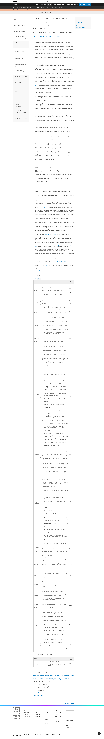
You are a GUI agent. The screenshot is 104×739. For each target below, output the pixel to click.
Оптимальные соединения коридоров (20, 59)
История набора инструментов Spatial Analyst (21, 39)
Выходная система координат (45, 678)
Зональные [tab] (16, 120)
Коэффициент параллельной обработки (58, 261)
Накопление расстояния (19, 51)
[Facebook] (14, 716)
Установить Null (55, 123)
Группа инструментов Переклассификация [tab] (18, 109)
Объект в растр (42, 68)
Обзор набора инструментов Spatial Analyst (20, 19)
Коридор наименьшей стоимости (21, 56)
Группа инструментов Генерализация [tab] (18, 79)
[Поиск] (84, 1)
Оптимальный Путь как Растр (40, 216)
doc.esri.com (38, 9)
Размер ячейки (46, 234)
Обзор (36, 4)
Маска (42, 226)
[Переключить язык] (87, 1)
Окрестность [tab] (16, 102)
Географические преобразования (55, 676)
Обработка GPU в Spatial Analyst (20, 29)
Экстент (44, 207)
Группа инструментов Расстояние (49, 15)
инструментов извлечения (44, 50)
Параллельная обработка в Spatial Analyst (20, 32)
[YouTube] (19, 718)
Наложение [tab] (16, 104)
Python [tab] (39, 278)
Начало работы (22, 7)
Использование (79, 22)
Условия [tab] (16, 42)
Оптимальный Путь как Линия (63, 215)
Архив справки (50, 22)
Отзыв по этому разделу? (69, 703)
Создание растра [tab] (17, 106)
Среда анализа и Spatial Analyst (45, 270)
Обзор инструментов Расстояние (21, 49)
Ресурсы (49, 4)
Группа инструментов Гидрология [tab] (20, 84)
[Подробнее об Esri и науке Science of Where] (16, 710)
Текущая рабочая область (38, 676)
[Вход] (90, 1)
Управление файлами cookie (70, 735)
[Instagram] (16, 718)
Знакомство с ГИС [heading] (48, 707)
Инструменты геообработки (30, 15)
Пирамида (46, 265)
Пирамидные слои (36, 679)
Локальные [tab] (16, 89)
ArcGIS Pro (15, 4)
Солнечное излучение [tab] (18, 116)
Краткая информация (80, 20)
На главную (15, 7)
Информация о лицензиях (81, 27)
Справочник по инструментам (39, 7)
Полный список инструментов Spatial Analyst (20, 22)
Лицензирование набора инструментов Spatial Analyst (19, 36)
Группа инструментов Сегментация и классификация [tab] (21, 113)
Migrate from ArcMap (59, 7)
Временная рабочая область (47, 679)
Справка (29, 7)
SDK (52, 7)
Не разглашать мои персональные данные (80, 735)
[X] (16, 716)
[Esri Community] (14, 718)
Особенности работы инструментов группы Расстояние (21, 71)
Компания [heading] (57, 707)
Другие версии (42, 22)
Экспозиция (49, 158)
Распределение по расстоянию (20, 53)
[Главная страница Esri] (15, 1)
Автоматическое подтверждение (40, 675)
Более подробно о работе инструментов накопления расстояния (46, 36)
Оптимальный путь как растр (20, 64)
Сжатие (72, 675)
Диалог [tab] (34, 278)
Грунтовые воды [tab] (17, 82)
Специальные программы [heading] (68, 708)
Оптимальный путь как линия (20, 62)
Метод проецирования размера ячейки (62, 675)
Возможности (43, 4)
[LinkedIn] (19, 716)
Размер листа (63, 679)
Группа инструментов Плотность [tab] (20, 44)
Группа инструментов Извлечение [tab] (20, 76)
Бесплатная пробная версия (72, 4)
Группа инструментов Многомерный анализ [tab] (21, 97)
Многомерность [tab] (17, 99)
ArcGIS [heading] (25, 707)
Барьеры (36, 85)
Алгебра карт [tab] (17, 91)
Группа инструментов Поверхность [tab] (21, 118)
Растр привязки (54, 234)
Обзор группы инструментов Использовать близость (44, 693)
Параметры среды (79, 25)
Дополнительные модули (58, 4)
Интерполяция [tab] (17, 86)
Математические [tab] (17, 93)
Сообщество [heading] (37, 707)
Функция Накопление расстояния (40, 697)
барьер (36, 231)
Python (48, 7)
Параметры (78, 24)
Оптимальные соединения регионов (20, 67)
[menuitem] (28, 711)
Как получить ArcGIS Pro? (85, 4)
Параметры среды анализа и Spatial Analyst (20, 26)
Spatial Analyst (39, 15)
